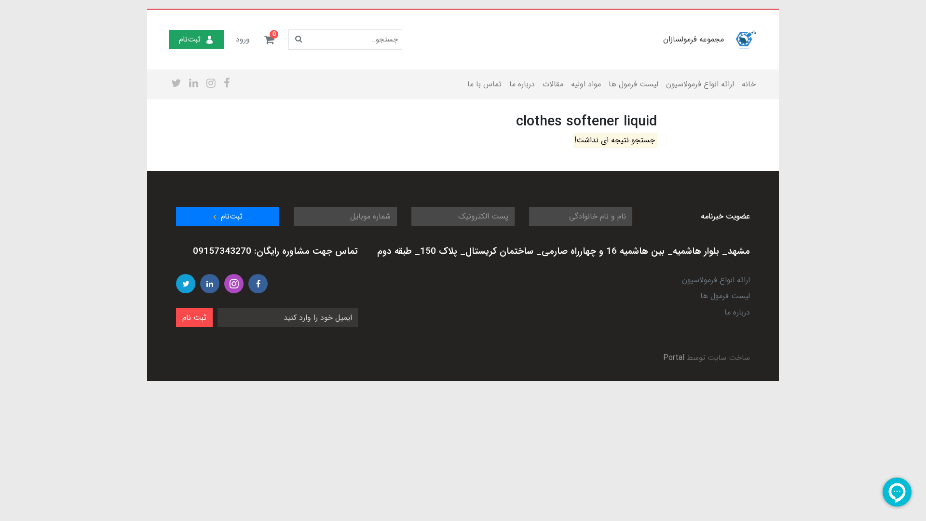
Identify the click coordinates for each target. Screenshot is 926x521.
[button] (269, 39)
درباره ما (522, 84)
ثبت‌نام (190, 39)
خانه (749, 84)
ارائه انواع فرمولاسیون (700, 84)
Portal (673, 358)
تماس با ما (484, 84)
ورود (243, 39)
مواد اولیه (586, 84)
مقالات (553, 84)
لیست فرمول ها (633, 84)
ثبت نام (194, 318)
